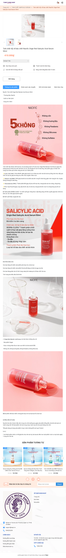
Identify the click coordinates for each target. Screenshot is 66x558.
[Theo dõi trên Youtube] (38, 479)
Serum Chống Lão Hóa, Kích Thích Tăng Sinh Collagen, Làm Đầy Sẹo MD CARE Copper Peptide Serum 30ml (33, 469)
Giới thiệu (36, 499)
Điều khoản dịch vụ (8, 546)
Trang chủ (36, 496)
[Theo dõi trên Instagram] (33, 479)
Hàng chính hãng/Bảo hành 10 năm (45, 69)
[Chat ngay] (27, 479)
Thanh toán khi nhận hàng (43, 66)
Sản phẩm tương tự (33, 442)
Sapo (46, 555)
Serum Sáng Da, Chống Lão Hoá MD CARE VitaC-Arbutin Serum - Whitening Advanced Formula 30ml (12, 469)
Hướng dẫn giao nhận (9, 543)
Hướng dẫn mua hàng (9, 538)
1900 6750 (39, 546)
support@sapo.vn (11, 527)
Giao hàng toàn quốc (11, 66)
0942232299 (9, 530)
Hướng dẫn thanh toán (9, 541)
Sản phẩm (36, 502)
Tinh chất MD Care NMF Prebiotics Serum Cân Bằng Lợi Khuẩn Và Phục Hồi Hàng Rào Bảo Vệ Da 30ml (53, 469)
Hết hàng (11, 79)
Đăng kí (59, 484)
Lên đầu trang (60, 557)
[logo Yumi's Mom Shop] (17, 505)
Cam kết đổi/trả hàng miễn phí (14, 69)
